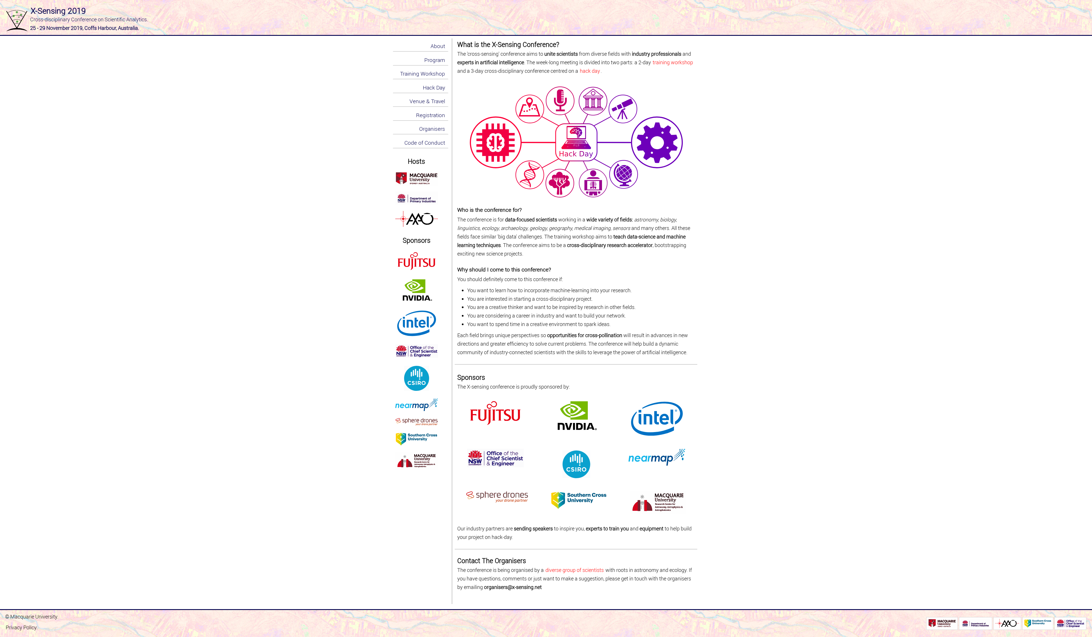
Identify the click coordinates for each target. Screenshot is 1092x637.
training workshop (673, 62)
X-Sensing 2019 (58, 10)
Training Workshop (422, 73)
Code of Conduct (424, 142)
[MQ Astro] (417, 178)
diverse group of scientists (574, 570)
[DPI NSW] (417, 198)
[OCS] (1070, 623)
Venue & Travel (427, 101)
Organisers (432, 128)
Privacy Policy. (22, 627)
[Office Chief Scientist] (417, 351)
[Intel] (417, 323)
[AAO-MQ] (417, 218)
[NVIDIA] (417, 290)
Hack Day (434, 87)
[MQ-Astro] (417, 461)
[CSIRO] (416, 378)
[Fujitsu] (417, 261)
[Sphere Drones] (417, 422)
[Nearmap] (417, 405)
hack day (590, 71)
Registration (430, 115)
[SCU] (417, 439)
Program (434, 60)
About (438, 46)
